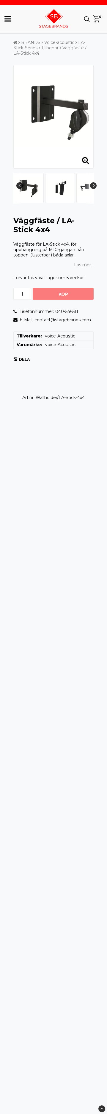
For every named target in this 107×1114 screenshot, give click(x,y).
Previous (19, 185)
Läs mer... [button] (84, 265)
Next (93, 185)
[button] (97, 19)
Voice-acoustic (59, 42)
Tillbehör (50, 48)
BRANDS (30, 42)
